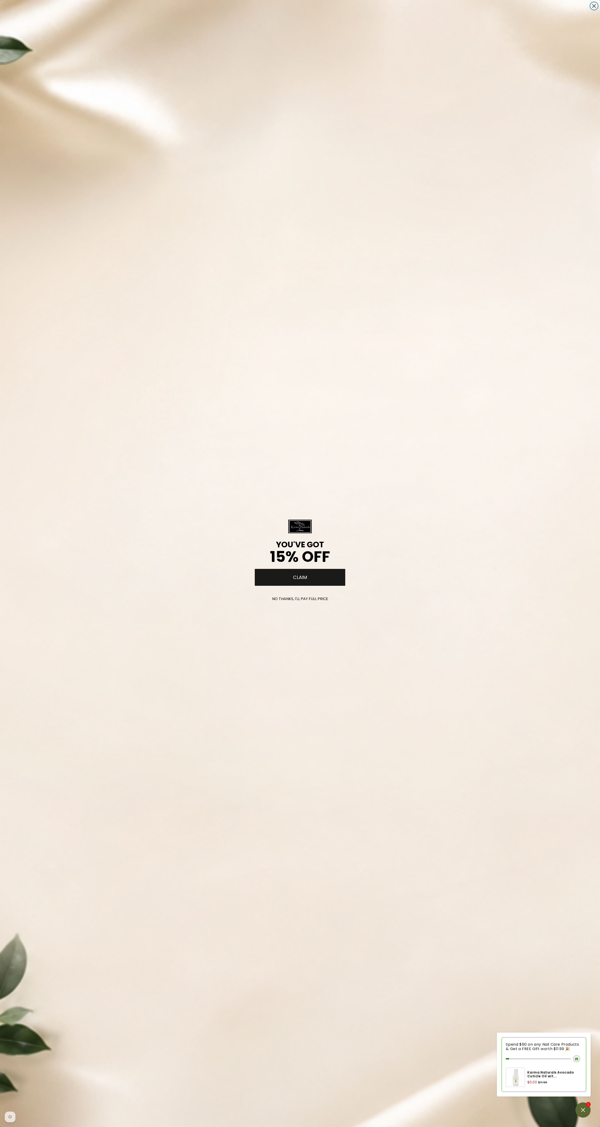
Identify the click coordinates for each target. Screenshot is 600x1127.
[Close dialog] (594, 6)
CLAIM (300, 577)
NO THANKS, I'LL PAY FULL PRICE (300, 598)
